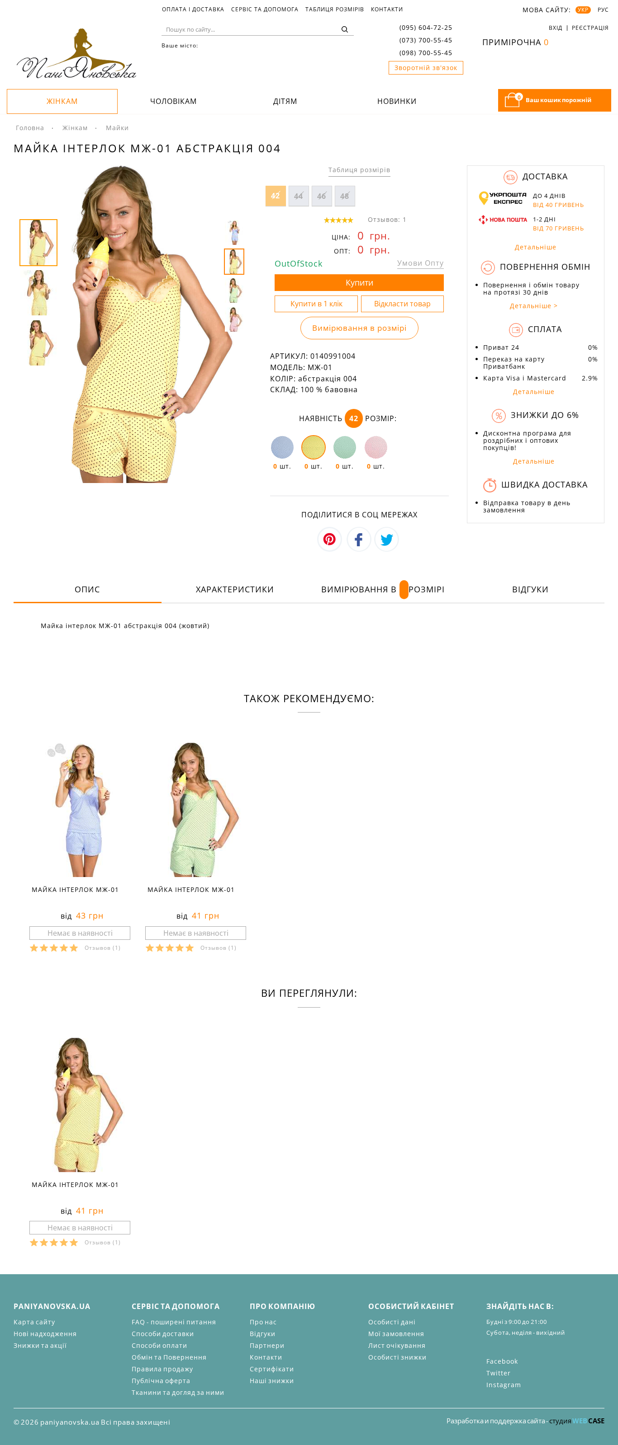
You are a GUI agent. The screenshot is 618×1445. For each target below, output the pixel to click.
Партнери (267, 1345)
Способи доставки (163, 1333)
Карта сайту (34, 1322)
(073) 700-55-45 (425, 40)
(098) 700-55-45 (425, 52)
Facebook (502, 1361)
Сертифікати (272, 1369)
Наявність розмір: (348, 418)
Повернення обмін (543, 266)
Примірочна (515, 42)
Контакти (387, 9)
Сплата (543, 329)
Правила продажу (162, 1369)
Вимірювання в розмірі (359, 328)
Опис (87, 589)
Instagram (503, 1384)
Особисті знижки (397, 1357)
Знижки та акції (40, 1345)
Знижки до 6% (543, 414)
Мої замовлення (396, 1333)
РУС (603, 10)
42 (275, 196)
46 (321, 196)
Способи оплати (159, 1345)
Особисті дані (392, 1322)
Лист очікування (397, 1345)
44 (298, 196)
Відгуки (530, 589)
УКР (583, 10)
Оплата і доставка (193, 9)
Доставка (544, 176)
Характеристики (235, 589)
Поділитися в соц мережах (359, 515)
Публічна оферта (161, 1380)
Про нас (263, 1322)
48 (344, 196)
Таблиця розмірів (334, 9)
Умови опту (420, 263)
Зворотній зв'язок (426, 67)
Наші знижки (272, 1380)
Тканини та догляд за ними (178, 1392)
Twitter (498, 1373)
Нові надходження (45, 1333)
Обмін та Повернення (169, 1357)
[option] (133, 324)
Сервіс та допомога (265, 9)
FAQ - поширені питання (174, 1322)
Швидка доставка (543, 484)
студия (576, 1420)
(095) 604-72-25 (425, 27)
